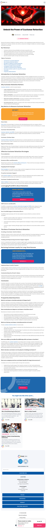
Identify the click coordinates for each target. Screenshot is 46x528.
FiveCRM (40, 286)
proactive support (7, 175)
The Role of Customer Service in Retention (13, 67)
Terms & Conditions (23, 515)
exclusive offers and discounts (20, 162)
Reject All (39, 525)
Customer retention (5, 87)
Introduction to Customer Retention (11, 60)
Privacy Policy (23, 517)
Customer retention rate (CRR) (7, 132)
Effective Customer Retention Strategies (12, 64)
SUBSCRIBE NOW (23, 473)
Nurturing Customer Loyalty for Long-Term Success (15, 68)
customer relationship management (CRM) (22, 206)
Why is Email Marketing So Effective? (11, 411)
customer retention (14, 341)
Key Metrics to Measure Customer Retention (13, 63)
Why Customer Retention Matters (11, 62)
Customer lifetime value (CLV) (7, 139)
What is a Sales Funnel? (30, 411)
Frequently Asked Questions (10, 71)
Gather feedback (4, 181)
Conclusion (6, 70)
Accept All (39, 521)
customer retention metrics (10, 324)
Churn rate (3, 124)
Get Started (22, 118)
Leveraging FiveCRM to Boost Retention (12, 66)
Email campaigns (4, 169)
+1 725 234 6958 (22, 513)
